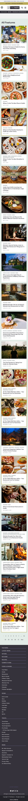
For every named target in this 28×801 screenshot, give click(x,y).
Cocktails (4, 707)
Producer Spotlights (7, 689)
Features (4, 12)
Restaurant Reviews (7, 680)
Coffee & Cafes (6, 678)
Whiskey (4, 709)
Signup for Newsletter (7, 750)
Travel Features (6, 723)
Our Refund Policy (6, 763)
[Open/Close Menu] (25, 7)
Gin (3, 712)
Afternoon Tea (5, 682)
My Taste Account (6, 748)
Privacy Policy (5, 761)
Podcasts (4, 687)
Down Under (5, 741)
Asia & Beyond (5, 738)
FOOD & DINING (7, 666)
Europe (3, 732)
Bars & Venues (5, 676)
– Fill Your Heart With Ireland (9, 730)
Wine (3, 699)
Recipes (4, 659)
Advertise (4, 752)
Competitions (6, 662)
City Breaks (5, 728)
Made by (14, 799)
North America (5, 734)
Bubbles (4, 701)
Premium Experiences (19, 12)
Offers (4, 653)
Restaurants (5, 674)
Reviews (4, 656)
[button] (22, 7)
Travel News (5, 721)
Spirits (3, 714)
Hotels (3, 672)
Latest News (6, 650)
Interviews (4, 685)
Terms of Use (5, 759)
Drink (4, 693)
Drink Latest (5, 696)
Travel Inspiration (6, 725)
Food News (4, 669)
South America (5, 736)
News (9, 12)
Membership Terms (7, 757)
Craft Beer (4, 705)
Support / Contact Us (7, 755)
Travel (4, 718)
